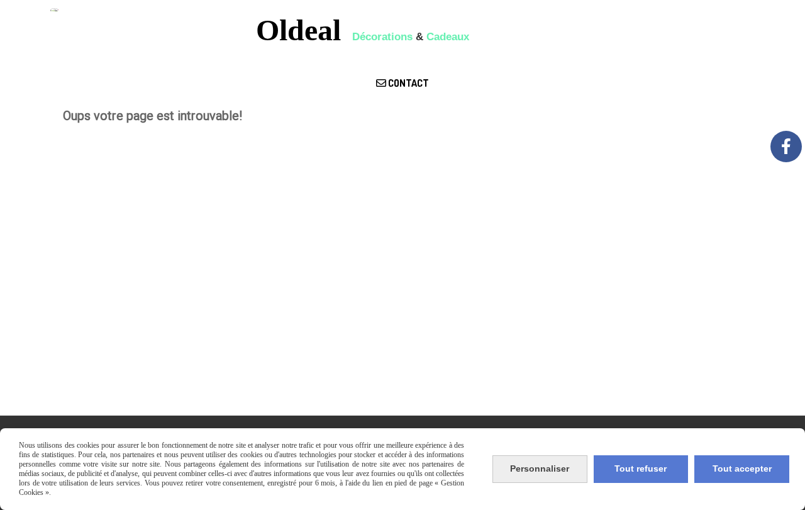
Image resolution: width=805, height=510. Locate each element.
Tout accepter (742, 468)
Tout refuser (640, 468)
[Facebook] (786, 146)
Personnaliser (539, 468)
